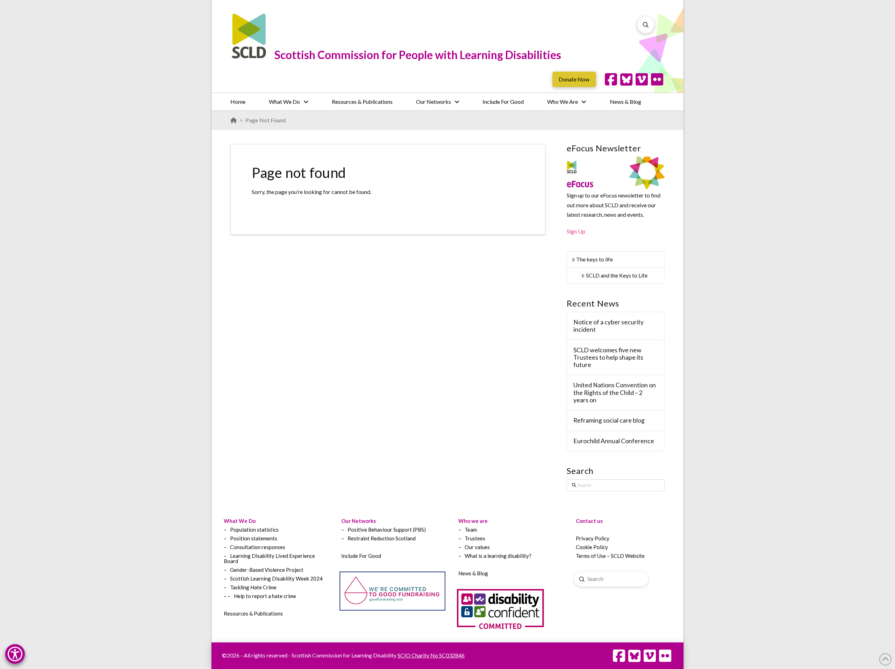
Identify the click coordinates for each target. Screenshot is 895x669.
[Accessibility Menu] (15, 654)
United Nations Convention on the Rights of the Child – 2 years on (614, 392)
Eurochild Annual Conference (613, 441)
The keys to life (594, 259)
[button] (645, 24)
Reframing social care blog (609, 420)
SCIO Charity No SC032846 (431, 655)
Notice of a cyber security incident (608, 325)
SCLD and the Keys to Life (616, 275)
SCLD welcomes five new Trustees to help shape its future (608, 357)
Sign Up (576, 231)
